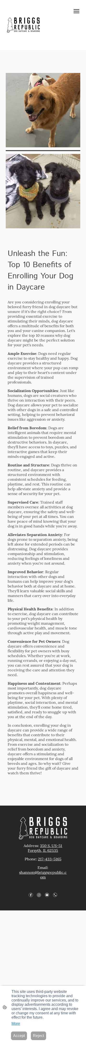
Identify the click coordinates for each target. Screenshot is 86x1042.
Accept (19, 1036)
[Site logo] (23, 25)
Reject (38, 1036)
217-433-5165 (49, 859)
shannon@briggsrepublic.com (43, 874)
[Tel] (55, 895)
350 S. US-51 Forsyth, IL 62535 (45, 848)
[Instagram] (39, 895)
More (15, 1024)
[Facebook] (31, 895)
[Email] (47, 895)
